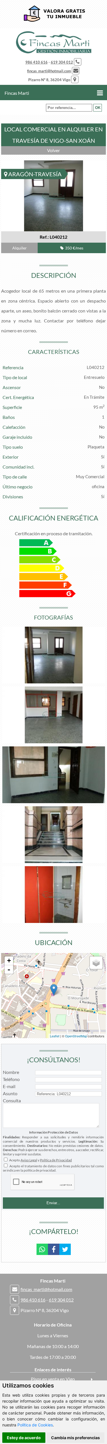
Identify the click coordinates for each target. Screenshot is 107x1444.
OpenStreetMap (76, 1036)
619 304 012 (62, 62)
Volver (53, 150)
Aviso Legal (29, 1160)
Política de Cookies (35, 1424)
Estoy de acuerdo (24, 1437)
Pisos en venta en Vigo (53, 1379)
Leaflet (54, 1036)
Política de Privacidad (56, 1160)
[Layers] (96, 962)
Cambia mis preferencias (75, 1437)
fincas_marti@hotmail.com (49, 71)
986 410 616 (36, 62)
